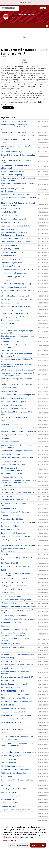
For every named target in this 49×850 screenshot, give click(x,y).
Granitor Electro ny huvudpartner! (14, 684)
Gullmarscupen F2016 (9, 762)
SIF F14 (3, 733)
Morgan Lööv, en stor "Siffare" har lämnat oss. (18, 431)
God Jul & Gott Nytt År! (9, 350)
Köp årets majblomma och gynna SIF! (15, 238)
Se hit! (3, 570)
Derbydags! (5, 554)
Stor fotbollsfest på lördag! (11, 461)
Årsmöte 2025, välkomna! (10, 644)
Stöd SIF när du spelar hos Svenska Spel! (16, 701)
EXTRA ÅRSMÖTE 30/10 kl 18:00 (12, 691)
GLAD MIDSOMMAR (8, 496)
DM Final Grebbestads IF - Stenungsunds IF (17, 736)
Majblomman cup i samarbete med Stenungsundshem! (14, 550)
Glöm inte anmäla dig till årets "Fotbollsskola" (18, 545)
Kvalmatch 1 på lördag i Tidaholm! (13, 712)
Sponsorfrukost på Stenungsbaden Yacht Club (18, 428)
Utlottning (4, 327)
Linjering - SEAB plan (8, 759)
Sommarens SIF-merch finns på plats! (15, 139)
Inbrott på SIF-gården (9, 792)
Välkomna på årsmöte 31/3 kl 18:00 (14, 629)
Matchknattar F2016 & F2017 (11, 208)
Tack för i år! (5, 785)
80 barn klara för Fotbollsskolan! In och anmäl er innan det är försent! (18, 204)
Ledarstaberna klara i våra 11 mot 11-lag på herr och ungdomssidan (17, 374)
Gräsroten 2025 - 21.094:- (10, 391)
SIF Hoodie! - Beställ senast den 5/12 (15, 668)
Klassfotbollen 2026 (8, 212)
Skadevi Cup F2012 (8, 143)
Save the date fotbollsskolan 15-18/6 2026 (17, 269)
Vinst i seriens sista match (11, 722)
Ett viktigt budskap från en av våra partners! (17, 435)
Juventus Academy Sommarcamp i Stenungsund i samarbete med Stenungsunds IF (18, 126)
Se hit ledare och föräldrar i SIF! (13, 464)
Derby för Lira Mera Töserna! (12, 729)
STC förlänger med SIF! (9, 421)
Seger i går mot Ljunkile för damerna (15, 512)
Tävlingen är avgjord (9, 229)
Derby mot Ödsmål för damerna (13, 533)
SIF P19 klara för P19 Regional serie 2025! (16, 694)
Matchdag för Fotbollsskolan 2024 (14, 789)
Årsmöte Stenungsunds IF (11, 320)
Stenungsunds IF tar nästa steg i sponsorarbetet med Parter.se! (13, 634)
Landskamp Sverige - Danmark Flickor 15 (16, 384)
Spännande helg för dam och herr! (14, 719)
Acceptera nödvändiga (19, 845)
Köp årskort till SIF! (8, 324)
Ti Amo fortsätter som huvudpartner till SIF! (17, 677)
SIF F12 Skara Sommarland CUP (13, 766)
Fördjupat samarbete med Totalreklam (15, 810)
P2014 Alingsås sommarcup (11, 473)
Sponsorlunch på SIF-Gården (12, 589)
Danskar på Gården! (9, 387)
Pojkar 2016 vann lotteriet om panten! (15, 313)
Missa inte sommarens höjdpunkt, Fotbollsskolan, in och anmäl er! (14, 234)
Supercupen (5, 280)
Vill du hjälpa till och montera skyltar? (15, 296)
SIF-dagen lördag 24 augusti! (11, 755)
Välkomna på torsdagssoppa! (12, 341)
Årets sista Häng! (7, 658)
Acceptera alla (38, 845)
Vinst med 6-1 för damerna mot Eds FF (15, 536)
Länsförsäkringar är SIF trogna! (12, 310)
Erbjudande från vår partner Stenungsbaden (18, 522)
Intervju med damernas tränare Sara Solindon (18, 607)
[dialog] (24, 836)
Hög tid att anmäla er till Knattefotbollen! (16, 226)
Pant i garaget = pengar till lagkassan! (15, 317)
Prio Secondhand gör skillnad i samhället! (16, 242)
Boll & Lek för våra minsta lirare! (13, 266)
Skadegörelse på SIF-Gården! (12, 454)
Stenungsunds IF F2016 (9, 740)
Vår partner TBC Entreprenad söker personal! (18, 394)
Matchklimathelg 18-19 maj (11, 803)
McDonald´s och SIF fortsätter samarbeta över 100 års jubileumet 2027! (18, 365)
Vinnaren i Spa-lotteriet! (10, 442)
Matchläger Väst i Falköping (11, 477)
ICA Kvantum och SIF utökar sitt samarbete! (17, 665)
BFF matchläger (6, 486)
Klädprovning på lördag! (10, 249)
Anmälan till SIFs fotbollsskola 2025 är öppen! (18, 619)
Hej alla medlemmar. (9, 593)
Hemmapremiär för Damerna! (12, 582)
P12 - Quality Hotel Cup (9, 424)
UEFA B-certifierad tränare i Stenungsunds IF (18, 370)
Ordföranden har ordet (10, 303)
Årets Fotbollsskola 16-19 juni (12, 519)
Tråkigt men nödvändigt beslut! (12, 171)
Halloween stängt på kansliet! (12, 405)
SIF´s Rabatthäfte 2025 (9, 563)
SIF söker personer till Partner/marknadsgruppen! (11, 469)
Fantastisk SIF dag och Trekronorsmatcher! (17, 457)
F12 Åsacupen (6, 776)
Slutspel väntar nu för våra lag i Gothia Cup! (17, 132)
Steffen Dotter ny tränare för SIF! (13, 615)
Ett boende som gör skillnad (11, 262)
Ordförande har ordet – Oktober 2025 (15, 417)
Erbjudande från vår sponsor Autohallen (16, 273)
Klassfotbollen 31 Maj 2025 (11, 622)
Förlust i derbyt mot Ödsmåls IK (12, 529)
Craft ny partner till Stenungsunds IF (14, 586)
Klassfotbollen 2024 (8, 799)
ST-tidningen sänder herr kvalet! (13, 708)
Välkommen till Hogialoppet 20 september (17, 450)
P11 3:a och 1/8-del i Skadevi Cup (13, 773)
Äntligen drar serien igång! (11, 596)
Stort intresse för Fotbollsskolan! (13, 219)
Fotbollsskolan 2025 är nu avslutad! (14, 500)
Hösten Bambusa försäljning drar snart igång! (18, 752)
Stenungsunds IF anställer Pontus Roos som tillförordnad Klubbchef (18, 744)
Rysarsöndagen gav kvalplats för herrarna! (17, 715)
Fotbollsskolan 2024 (8, 806)
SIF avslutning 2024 (8, 680)
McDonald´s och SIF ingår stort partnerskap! (17, 654)
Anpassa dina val (9, 840)
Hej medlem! (5, 438)
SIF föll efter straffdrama (10, 687)
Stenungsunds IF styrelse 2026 (12, 276)
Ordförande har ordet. (9, 215)
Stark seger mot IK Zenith (10, 526)
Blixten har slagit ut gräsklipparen (14, 796)
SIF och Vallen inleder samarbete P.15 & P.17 (18, 299)
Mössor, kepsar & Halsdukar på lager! (15, 306)
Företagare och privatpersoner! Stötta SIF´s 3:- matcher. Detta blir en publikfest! (18, 481)
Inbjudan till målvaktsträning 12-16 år (15, 194)
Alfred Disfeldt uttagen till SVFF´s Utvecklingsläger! (13, 190)
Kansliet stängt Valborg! (10, 222)
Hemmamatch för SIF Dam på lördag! (15, 566)
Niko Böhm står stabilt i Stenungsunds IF (18, 51)
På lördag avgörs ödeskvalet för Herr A (16, 698)
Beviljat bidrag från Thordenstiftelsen (15, 579)
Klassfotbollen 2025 (8, 508)
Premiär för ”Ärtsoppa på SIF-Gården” (15, 408)
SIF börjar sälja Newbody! (10, 259)
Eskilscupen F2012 (8, 489)
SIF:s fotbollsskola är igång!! (11, 151)
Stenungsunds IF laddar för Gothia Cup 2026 (18, 136)
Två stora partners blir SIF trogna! (13, 398)
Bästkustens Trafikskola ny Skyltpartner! (16, 769)
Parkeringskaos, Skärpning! (11, 175)
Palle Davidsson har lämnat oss (13, 252)
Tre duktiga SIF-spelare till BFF (12, 661)
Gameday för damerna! (10, 515)
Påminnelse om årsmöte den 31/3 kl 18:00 (17, 603)
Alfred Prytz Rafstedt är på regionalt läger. (17, 283)
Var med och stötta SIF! (9, 245)
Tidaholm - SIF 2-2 (7, 705)
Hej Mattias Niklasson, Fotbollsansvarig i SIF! (17, 493)
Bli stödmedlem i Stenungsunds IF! (14, 287)
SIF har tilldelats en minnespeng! (13, 401)
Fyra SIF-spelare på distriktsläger (13, 121)
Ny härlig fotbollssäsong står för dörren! (16, 647)
